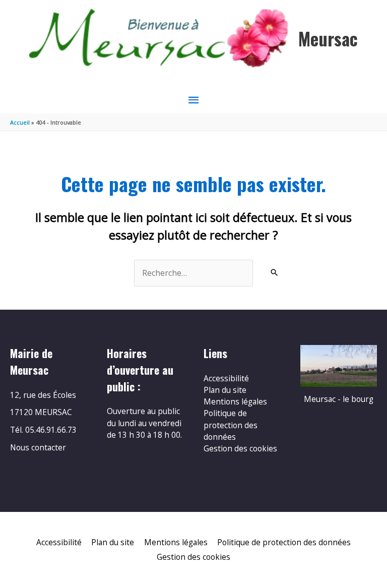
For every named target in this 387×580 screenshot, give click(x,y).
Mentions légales (235, 401)
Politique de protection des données (230, 425)
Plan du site (225, 389)
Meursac (328, 38)
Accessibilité (226, 378)
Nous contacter (38, 447)
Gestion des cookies (240, 448)
